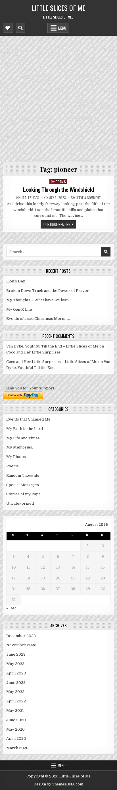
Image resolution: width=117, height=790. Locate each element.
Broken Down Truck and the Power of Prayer (47, 290)
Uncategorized (20, 503)
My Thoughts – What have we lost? (38, 300)
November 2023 (21, 645)
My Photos (16, 456)
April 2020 (16, 738)
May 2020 (15, 729)
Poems (61, 181)
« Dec (11, 608)
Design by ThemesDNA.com (58, 784)
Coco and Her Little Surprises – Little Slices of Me (51, 361)
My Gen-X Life (19, 309)
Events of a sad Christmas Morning (38, 318)
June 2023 (16, 654)
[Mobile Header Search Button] (20, 28)
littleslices (29, 197)
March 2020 (17, 748)
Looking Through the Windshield (58, 189)
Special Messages (22, 485)
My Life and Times (23, 438)
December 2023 (21, 636)
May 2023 (15, 664)
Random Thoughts (22, 475)
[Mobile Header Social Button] (7, 28)
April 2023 (16, 673)
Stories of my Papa (23, 494)
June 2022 (16, 682)
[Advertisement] (58, 97)
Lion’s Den (15, 281)
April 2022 (16, 701)
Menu (62, 28)
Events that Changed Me (28, 419)
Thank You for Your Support (28, 388)
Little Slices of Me (58, 8)
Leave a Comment (88, 197)
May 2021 (15, 710)
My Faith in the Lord (24, 429)
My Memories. (19, 447)
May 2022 (15, 692)
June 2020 (16, 720)
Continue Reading (56, 224)
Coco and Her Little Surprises (33, 352)
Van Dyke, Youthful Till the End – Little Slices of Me (52, 346)
